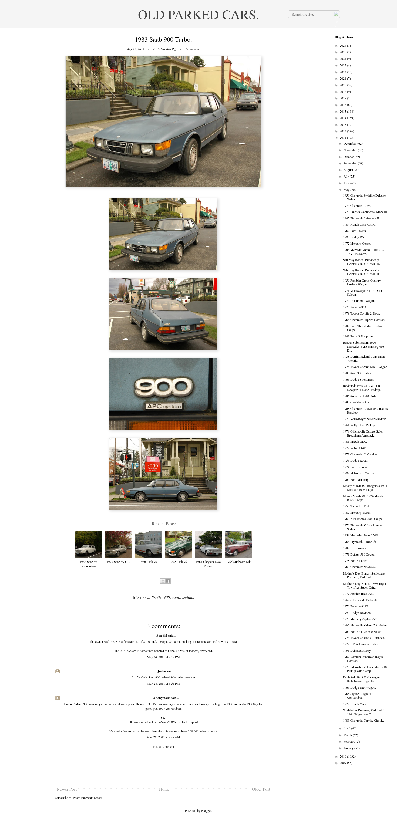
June (347, 183)
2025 (343, 52)
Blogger (206, 810)
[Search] (335, 14)
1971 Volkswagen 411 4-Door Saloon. (362, 292)
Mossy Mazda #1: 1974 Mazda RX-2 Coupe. (363, 498)
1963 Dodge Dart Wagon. (359, 687)
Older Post (261, 789)
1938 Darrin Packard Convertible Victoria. (364, 358)
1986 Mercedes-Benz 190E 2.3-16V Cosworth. (363, 252)
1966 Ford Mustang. (356, 479)
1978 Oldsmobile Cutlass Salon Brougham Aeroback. (363, 433)
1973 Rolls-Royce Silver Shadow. (364, 419)
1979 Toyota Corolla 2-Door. (361, 313)
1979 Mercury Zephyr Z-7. (360, 619)
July (347, 176)
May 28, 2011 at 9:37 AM (163, 737)
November (351, 150)
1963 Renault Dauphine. (358, 336)
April (347, 728)
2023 (343, 65)
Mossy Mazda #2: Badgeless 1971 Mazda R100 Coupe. (365, 488)
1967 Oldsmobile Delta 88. (360, 600)
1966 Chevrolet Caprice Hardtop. (364, 319)
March (348, 735)
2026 (343, 45)
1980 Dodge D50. (354, 237)
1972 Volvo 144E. (354, 448)
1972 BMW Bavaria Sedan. (360, 644)
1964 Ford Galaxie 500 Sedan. (362, 631)
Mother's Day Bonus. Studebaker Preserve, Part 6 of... (364, 575)
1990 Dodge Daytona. (357, 612)
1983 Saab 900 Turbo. (357, 373)
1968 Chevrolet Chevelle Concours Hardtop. (365, 410)
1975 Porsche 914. (355, 307)
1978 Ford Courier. (355, 560)
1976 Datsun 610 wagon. (359, 300)
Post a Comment (163, 746)
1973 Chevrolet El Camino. (360, 454)
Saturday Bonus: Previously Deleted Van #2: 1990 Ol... (362, 272)
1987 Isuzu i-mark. (355, 548)
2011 (343, 137)
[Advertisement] (163, 767)
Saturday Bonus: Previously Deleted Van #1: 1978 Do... (362, 262)
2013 (343, 124)
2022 (343, 72)
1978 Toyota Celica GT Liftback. (364, 638)
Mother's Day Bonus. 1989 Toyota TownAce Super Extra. (365, 585)
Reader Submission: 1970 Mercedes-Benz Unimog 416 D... (363, 346)
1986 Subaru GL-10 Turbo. (360, 396)
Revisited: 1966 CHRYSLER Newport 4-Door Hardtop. (362, 387)
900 (166, 597)
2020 (343, 85)
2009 (343, 763)
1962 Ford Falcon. (355, 230)
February (350, 741)
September (351, 163)
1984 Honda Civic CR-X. (359, 224)
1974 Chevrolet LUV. (357, 205)
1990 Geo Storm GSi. (357, 402)
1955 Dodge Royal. (355, 460)
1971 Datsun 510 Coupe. (359, 554)
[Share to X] (163, 581)
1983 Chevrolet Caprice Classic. (363, 720)
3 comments (192, 49)
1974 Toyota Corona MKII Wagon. (365, 366)
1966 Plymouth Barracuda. (360, 541)
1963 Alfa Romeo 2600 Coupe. (363, 518)
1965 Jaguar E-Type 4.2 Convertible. (358, 695)
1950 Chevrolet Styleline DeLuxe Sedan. (364, 197)
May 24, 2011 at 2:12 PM (163, 657)
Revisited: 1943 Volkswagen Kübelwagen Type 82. (361, 679)
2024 (343, 58)
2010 (343, 756)
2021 (343, 78)
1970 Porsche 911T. (356, 606)
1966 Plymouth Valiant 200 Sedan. (365, 625)
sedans (188, 597)
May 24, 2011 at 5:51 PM (163, 683)
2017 (343, 98)
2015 (343, 111)
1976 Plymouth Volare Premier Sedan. (363, 527)
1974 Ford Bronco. (355, 467)
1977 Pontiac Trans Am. (358, 593)
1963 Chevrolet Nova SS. (359, 567)
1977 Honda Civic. (355, 704)
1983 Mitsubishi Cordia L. (360, 473)
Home (164, 789)
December (350, 143)
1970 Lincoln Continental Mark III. (365, 212)
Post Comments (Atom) (88, 797)
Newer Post (67, 789)
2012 (343, 131)
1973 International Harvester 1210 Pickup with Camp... (365, 669)
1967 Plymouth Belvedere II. (361, 218)
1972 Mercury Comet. (357, 243)
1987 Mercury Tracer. (357, 512)
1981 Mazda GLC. (355, 441)
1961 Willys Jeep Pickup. (359, 425)
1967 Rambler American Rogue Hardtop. (363, 658)
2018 (343, 91)
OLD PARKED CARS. (198, 14)
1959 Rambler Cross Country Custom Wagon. (362, 282)
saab (176, 597)
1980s (156, 597)
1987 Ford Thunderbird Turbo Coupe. (362, 328)
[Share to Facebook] (168, 581)
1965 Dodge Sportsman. (358, 379)
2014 (343, 118)
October (349, 156)
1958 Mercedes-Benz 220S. (361, 535)
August (349, 169)
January (349, 748)
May (347, 189)
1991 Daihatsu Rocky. (357, 650)
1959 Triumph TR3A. (357, 506)
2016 (343, 105)
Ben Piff (161, 635)
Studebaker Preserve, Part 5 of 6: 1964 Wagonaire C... (364, 712)
